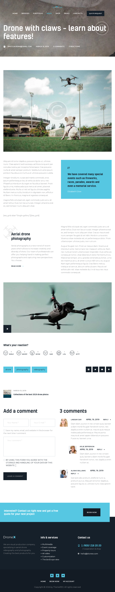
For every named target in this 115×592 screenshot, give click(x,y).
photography (22, 370)
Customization (48, 556)
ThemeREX (58, 587)
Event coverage (49, 547)
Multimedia (47, 544)
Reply (105, 420)
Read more (16, 266)
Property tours (49, 550)
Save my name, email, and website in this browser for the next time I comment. (28, 431)
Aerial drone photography (21, 236)
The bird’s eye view (50, 560)
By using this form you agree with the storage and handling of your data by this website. (29, 462)
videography (39, 370)
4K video (46, 553)
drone (8, 370)
